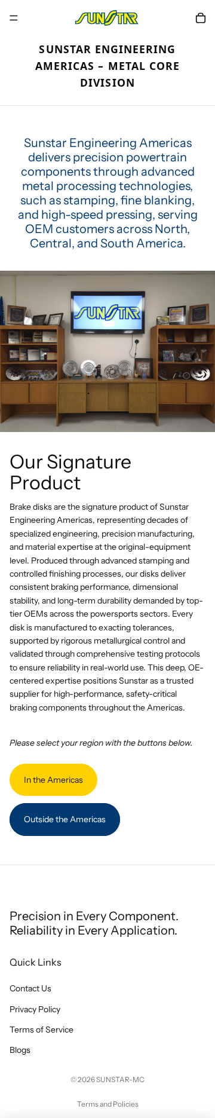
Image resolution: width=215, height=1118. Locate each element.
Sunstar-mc (120, 1079)
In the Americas (53, 779)
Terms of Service (41, 1029)
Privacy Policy (35, 1009)
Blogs (20, 1050)
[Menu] (13, 18)
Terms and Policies (108, 1103)
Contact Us (30, 988)
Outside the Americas (65, 819)
